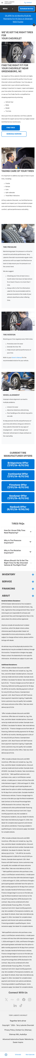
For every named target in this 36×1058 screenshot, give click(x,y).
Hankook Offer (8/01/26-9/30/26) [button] (18, 508)
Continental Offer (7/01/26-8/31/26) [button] (18, 475)
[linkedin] (15, 1005)
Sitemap (28, 1030)
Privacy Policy (9, 1030)
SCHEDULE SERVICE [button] (14, 134)
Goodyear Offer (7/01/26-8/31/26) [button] (18, 497)
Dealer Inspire (18, 1042)
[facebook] (24, 999)
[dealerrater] (18, 999)
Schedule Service (26, 9)
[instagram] (29, 999)
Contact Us (20, 1030)
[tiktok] (21, 1005)
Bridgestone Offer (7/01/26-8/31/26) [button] (18, 464)
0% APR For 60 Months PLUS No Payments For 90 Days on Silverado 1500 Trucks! (18, 19)
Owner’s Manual (17, 357)
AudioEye (23, 1034)
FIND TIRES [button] (10, 128)
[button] (34, 25)
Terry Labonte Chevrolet (25, 1025)
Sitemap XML (14, 1034)
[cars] (12, 999)
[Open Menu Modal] (2, 2)
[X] (6, 999)
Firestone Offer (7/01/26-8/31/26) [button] (18, 486)
